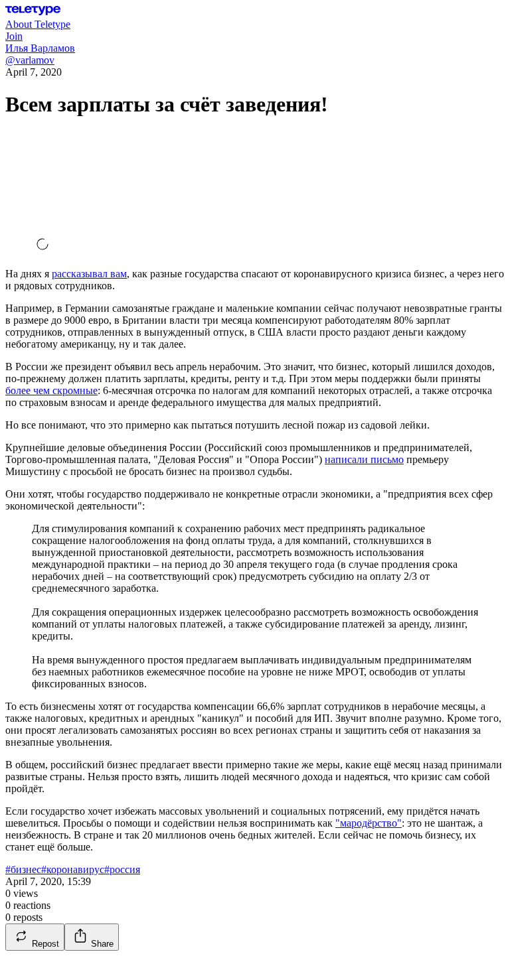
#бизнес (23, 869)
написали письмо (364, 459)
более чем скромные (51, 390)
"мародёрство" (368, 823)
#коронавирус (72, 869)
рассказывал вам (89, 273)
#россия (122, 869)
